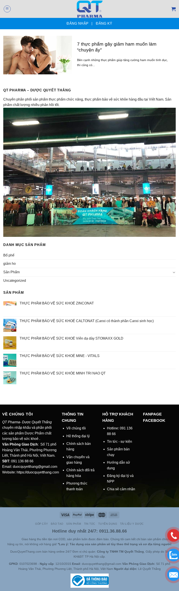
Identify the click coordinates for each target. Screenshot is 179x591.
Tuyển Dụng (107, 523)
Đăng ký (104, 23)
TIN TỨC (89, 523)
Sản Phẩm (11, 272)
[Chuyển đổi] (174, 272)
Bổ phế (8, 255)
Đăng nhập (77, 23)
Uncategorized (14, 280)
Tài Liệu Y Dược (132, 523)
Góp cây (41, 523)
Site (18, 539)
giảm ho (9, 263)
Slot (12, 539)
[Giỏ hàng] (173, 9)
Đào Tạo (57, 523)
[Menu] (7, 8)
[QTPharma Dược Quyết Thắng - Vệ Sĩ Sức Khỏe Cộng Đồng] (89, 9)
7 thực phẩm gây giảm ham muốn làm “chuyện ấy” (117, 46)
